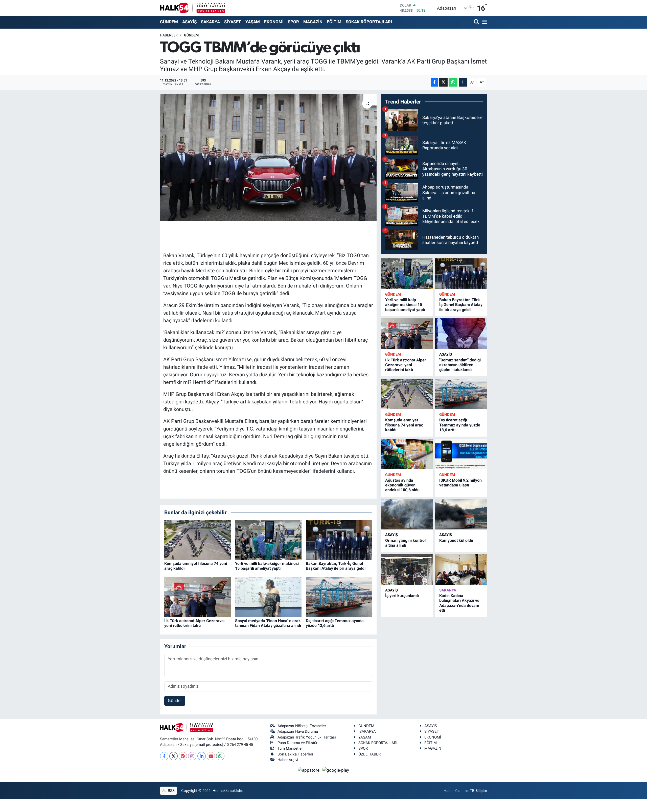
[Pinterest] (183, 756)
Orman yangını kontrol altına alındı (405, 543)
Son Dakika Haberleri (295, 754)
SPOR (293, 21)
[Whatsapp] (220, 756)
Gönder (175, 700)
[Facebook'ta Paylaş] (434, 82)
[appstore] (309, 769)
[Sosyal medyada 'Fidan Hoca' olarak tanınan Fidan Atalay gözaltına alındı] (268, 596)
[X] (173, 756)
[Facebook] (164, 756)
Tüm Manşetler (290, 748)
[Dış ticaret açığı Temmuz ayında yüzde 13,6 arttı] (339, 596)
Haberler (169, 35)
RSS (171, 790)
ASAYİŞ (189, 21)
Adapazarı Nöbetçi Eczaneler (302, 726)
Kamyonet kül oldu (456, 540)
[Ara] (477, 22)
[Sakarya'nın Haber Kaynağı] (192, 7)
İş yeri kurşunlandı (402, 595)
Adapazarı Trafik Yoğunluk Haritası (307, 737)
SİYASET (232, 21)
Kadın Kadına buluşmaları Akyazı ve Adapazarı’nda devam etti (459, 603)
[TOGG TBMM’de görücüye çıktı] (268, 157)
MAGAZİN (312, 21)
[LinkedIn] (201, 756)
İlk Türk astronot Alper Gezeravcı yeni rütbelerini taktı (194, 623)
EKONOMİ (274, 21)
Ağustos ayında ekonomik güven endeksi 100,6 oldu (402, 485)
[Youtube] (211, 756)
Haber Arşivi (288, 759)
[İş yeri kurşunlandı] (407, 569)
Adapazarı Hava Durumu (298, 731)
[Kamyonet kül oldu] (461, 514)
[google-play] (335, 769)
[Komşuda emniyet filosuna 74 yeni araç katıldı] (197, 539)
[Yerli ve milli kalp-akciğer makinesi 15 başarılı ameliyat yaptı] (268, 539)
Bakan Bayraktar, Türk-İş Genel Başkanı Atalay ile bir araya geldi (335, 566)
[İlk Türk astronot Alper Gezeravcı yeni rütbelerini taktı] (197, 596)
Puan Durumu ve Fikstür (297, 743)
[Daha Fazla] (463, 82)
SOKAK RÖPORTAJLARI (369, 21)
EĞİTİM (334, 21)
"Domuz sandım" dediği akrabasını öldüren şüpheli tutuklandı (460, 365)
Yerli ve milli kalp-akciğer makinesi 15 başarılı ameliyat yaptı (267, 566)
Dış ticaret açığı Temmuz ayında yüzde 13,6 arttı (459, 425)
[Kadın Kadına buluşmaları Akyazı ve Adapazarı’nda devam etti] (461, 569)
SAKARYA (210, 21)
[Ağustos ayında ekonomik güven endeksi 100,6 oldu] (407, 454)
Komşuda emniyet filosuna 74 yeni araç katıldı (404, 425)
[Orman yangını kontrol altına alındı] (407, 514)
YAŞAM (252, 21)
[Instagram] (192, 756)
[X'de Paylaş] (443, 82)
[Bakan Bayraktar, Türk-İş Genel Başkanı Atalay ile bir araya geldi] (339, 539)
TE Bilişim (478, 790)
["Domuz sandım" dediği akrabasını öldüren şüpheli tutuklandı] (461, 333)
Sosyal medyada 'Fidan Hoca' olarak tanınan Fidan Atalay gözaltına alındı (268, 623)
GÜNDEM (169, 21)
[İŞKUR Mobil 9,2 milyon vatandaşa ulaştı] (461, 454)
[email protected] (209, 744)
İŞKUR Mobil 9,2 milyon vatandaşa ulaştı (460, 482)
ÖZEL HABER (369, 754)
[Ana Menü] (483, 22)
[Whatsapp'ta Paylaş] (453, 82)
